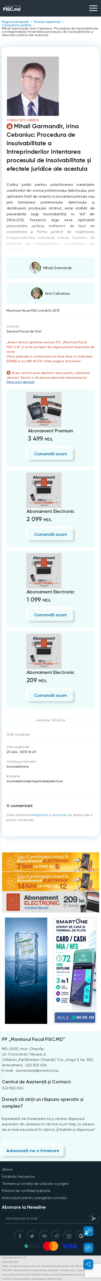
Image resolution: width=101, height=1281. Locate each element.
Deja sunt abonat (21, 382)
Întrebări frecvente (18, 1176)
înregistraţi (39, 815)
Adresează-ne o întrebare (32, 1150)
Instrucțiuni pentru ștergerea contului (34, 1198)
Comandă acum (50, 453)
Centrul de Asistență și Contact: (36, 1082)
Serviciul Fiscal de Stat (24, 331)
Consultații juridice (16, 25)
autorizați (59, 815)
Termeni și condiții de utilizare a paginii (35, 1183)
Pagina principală (15, 21)
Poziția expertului (47, 21)
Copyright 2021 (10, 1261)
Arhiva (7, 1169)
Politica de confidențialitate (26, 1190)
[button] (85, 1231)
